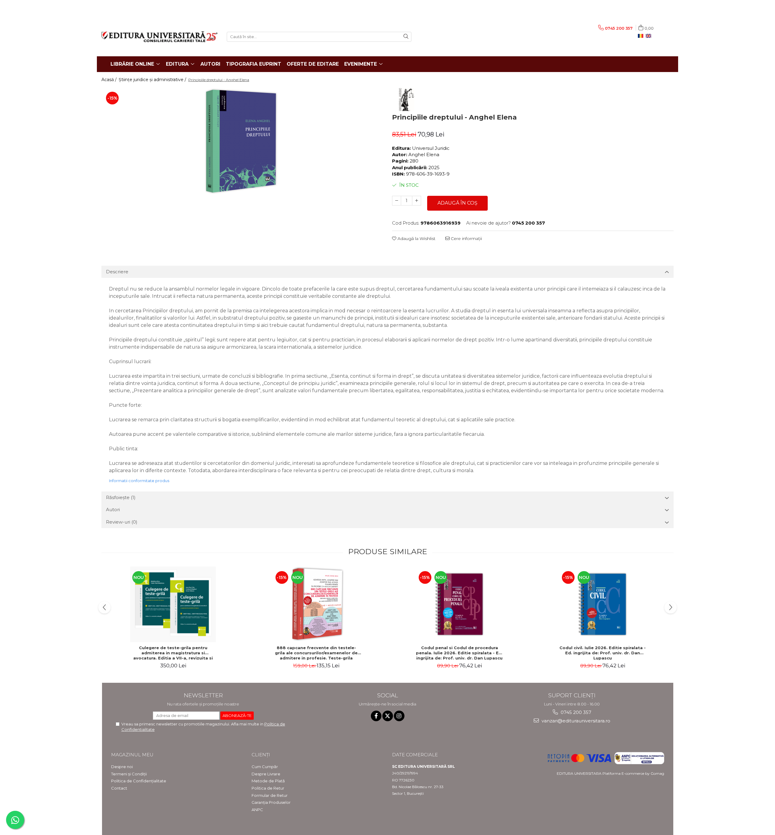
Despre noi (122, 766)
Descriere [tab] (117, 271)
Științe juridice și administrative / (153, 79)
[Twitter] (387, 716)
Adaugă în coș (457, 203)
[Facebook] (376, 716)
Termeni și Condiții (129, 773)
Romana (642, 36)
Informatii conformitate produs (139, 480)
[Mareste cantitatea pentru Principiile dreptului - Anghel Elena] (416, 200)
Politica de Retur (268, 788)
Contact (119, 788)
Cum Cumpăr (265, 766)
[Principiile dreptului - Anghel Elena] (242, 141)
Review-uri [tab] (121, 522)
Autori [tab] (113, 509)
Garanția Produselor (271, 802)
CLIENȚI (261, 755)
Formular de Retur (270, 795)
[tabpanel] (242, 141)
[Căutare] (406, 37)
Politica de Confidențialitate (138, 780)
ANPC (257, 809)
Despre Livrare (266, 773)
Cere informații (466, 238)
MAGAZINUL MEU (132, 755)
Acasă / (109, 79)
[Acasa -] (159, 36)
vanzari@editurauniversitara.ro (575, 721)
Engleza (650, 36)
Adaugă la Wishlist (415, 238)
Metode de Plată (268, 780)
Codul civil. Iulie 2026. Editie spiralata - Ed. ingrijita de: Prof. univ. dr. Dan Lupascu (602, 652)
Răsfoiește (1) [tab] (121, 497)
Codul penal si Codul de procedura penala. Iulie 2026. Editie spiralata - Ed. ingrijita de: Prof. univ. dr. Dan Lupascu (459, 652)
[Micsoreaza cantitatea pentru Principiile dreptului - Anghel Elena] (396, 200)
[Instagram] (399, 716)
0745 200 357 (575, 712)
